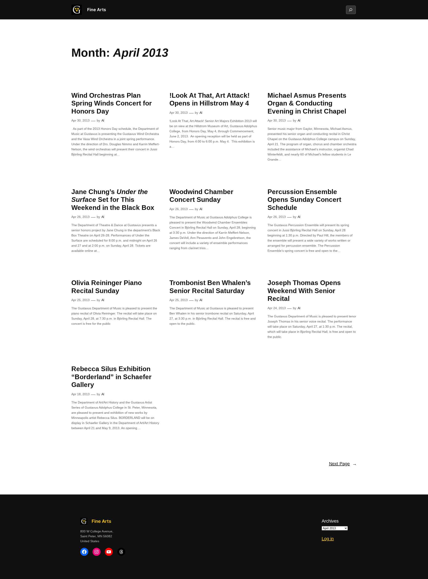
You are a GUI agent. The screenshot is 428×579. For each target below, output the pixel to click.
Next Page (343, 463)
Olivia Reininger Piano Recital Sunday (106, 286)
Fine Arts (96, 9)
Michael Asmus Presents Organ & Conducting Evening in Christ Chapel (307, 103)
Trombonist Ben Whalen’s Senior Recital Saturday (210, 286)
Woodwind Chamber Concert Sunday (201, 195)
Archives (330, 521)
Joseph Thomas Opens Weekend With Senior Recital (304, 290)
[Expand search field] (350, 10)
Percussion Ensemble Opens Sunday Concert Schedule (304, 199)
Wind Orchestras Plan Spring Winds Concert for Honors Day (111, 103)
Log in (328, 538)
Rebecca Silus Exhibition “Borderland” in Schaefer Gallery (111, 376)
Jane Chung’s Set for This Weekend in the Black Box (112, 199)
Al (102, 120)
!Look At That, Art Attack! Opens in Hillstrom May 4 (209, 99)
